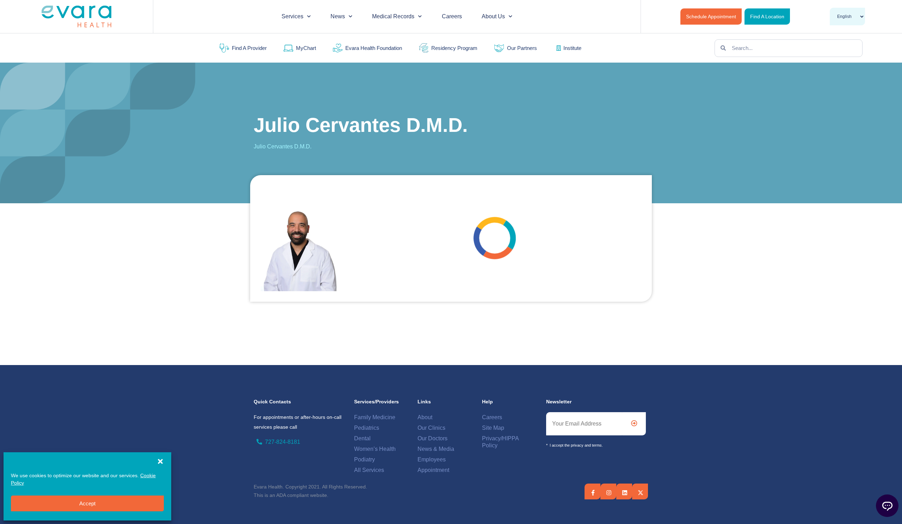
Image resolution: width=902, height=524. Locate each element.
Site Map (493, 428)
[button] (160, 461)
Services (292, 16)
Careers (452, 16)
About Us (493, 16)
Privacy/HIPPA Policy (500, 441)
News (337, 16)
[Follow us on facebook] (593, 493)
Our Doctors (432, 438)
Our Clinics (431, 428)
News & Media (436, 449)
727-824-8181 (282, 442)
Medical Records (393, 16)
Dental (362, 438)
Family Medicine (374, 417)
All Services (369, 470)
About (425, 417)
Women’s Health (375, 449)
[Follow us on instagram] (609, 493)
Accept (87, 503)
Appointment (433, 470)
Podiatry (364, 459)
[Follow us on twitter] (625, 493)
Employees (432, 459)
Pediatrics (366, 428)
